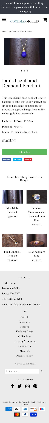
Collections (24, 336)
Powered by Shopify (29, 402)
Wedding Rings (24, 331)
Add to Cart (24, 152)
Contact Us (24, 346)
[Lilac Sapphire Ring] (37, 240)
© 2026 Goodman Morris (12, 402)
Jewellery (24, 322)
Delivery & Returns (24, 341)
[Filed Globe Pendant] (12, 197)
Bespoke (24, 327)
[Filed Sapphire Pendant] (12, 240)
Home (4, 31)
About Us (24, 351)
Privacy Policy (24, 356)
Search (24, 317)
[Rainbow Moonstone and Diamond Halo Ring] (37, 197)
